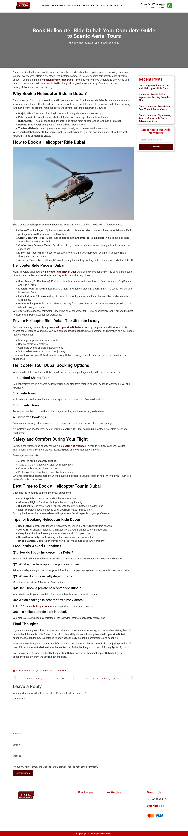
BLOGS (101, 5)
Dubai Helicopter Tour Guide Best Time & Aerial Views (154, 108)
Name (17, 733)
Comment (19, 698)
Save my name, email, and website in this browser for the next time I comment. (56, 767)
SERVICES (88, 5)
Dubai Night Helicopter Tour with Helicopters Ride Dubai (154, 87)
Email (16, 745)
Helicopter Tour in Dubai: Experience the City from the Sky (154, 97)
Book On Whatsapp (153, 4)
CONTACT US (114, 5)
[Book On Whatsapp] (169, 5)
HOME (45, 5)
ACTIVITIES (73, 5)
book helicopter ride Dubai (58, 79)
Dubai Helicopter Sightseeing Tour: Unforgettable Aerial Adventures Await (155, 118)
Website (17, 756)
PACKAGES (58, 5)
